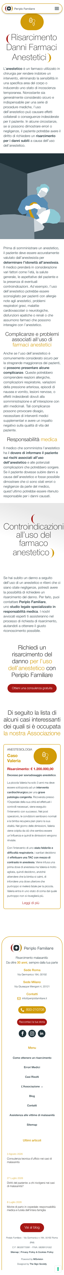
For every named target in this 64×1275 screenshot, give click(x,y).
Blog (32, 1096)
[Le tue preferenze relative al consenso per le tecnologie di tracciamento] (58, 1269)
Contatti (32, 1106)
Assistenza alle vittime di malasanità (32, 1115)
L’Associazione (30, 1086)
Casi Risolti (32, 1077)
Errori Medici (32, 1067)
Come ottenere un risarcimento (32, 1058)
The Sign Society (38, 1264)
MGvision (38, 1259)
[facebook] (22, 1033)
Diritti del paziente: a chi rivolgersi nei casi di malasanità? (31, 1185)
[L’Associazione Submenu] (43, 1087)
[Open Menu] (57, 8)
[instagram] (32, 1033)
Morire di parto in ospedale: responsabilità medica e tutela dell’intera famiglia (31, 1209)
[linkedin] (41, 1033)
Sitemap (32, 1125)
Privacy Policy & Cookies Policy (37, 1252)
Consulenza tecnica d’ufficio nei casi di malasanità (29, 1160)
